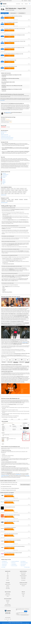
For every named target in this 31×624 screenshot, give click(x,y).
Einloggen (29, 0)
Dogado (16, 190)
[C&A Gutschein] (2, 9)
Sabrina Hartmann (8, 112)
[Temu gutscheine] (2, 515)
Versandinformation (5, 174)
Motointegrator (20, 191)
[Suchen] (30, 4)
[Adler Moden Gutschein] (2, 553)
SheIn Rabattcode (23, 561)
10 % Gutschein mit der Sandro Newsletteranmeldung (14, 546)
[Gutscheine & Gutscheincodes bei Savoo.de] (3, 4)
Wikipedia (3, 182)
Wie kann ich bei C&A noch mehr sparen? (7, 137)
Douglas (20, 190)
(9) (4, 13)
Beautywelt (21, 188)
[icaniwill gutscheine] (2, 495)
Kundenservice (4, 175)
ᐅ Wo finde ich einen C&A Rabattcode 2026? (8, 207)
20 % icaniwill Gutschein (8, 494)
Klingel (8, 575)
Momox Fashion (14, 191)
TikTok (3, 183)
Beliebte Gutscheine (7, 584)
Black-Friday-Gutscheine (23, 584)
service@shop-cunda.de (5, 475)
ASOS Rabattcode (14, 564)
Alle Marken (7, 580)
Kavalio (2, 191)
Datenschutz (7, 600)
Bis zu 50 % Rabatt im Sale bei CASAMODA (12, 540)
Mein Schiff (6, 191)
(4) (21, 13)
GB (6, 619)
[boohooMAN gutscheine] (2, 508)
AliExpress (8, 188)
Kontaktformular (18, 474)
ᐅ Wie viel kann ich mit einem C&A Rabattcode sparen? (10, 225)
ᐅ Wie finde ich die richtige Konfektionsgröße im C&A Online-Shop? (12, 266)
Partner (8, 596)
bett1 (25, 188)
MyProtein (24, 191)
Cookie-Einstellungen (7, 604)
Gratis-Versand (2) (13, 13)
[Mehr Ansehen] (29, 198)
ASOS (12, 188)
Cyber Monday (8, 588)
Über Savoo (23, 593)
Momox (10, 191)
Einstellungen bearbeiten (8, 605)
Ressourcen (23, 585)
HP (7, 574)
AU (10, 619)
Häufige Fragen (8, 593)
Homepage (4, 173)
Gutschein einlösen (7, 594)
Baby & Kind (16, 199)
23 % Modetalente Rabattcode (10, 527)
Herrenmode (25, 199)
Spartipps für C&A (3, 131)
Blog (22, 0)
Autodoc (18, 188)
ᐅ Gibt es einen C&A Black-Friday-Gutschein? (8, 241)
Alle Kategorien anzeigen (4, 202)
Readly (6, 193)
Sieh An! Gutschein (23, 564)
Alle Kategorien (23, 580)
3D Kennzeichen (3, 188)
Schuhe (12, 199)
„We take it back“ (24, 342)
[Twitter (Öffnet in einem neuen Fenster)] (8, 613)
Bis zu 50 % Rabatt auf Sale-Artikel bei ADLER (13, 552)
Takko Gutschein (4, 565)
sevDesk (9, 193)
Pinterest (3, 179)
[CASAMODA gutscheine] (2, 541)
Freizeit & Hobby (23, 578)
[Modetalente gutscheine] (2, 528)
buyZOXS (2, 190)
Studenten (7, 585)
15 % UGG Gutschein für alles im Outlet (11, 521)
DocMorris (12, 190)
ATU (14, 188)
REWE (8, 578)
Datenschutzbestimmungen (24, 614)
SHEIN (12, 193)
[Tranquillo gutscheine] (2, 501)
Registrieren (25, 0)
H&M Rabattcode (4, 561)
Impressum (7, 601)
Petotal (2, 193)
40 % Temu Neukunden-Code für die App (12, 514)
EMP (23, 190)
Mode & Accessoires (4, 199)
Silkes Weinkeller (17, 193)
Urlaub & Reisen (23, 574)
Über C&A (2, 133)
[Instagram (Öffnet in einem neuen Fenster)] (9, 613)
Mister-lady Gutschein (5, 562)
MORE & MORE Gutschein (24, 562)
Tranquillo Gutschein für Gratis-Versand (11, 500)
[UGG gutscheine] (2, 522)
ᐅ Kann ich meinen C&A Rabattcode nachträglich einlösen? (10, 249)
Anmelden (25, 611)
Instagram (3, 181)
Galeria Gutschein (4, 564)
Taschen (9, 199)
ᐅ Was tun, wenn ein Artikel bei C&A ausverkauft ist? (10, 273)
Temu (21, 193)
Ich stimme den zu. (23, 614)
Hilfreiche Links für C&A (4, 134)
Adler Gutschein (23, 565)
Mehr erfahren (2, 100)
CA (7, 620)
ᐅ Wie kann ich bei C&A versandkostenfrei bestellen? (10, 255)
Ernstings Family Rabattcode (15, 561)
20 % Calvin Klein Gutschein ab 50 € (11, 533)
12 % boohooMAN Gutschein (9, 507)
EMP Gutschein (13, 562)
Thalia (24, 193)
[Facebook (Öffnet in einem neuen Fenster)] (6, 613)
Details (29, 19)
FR (8, 619)
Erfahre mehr (27, 623)
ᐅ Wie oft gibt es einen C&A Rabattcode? (8, 236)
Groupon (26, 190)
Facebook (3, 177)
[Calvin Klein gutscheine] (2, 534)
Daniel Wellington (7, 190)
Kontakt (23, 594)
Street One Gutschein (14, 565)
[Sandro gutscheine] (2, 547)
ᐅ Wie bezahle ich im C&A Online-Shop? (8, 283)
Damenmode (21, 199)
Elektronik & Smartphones (23, 575)
